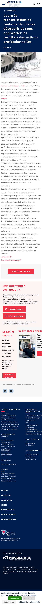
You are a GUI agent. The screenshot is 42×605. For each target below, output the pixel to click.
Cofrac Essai (30, 420)
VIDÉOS (4, 505)
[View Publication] (27, 346)
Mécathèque (6, 460)
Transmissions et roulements (13, 86)
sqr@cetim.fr (6, 257)
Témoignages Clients (9, 429)
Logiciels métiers (8, 474)
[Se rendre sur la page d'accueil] (14, 2)
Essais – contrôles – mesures (9, 418)
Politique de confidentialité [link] (29, 602)
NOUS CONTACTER (8, 519)
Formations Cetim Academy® (8, 435)
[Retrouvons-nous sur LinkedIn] (5, 391)
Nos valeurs (30, 457)
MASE (28, 423)
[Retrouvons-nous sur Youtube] (11, 391)
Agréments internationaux (31, 428)
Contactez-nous (21, 271)
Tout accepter (14, 598)
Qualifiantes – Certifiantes (6, 450)
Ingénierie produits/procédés (8, 414)
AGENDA (4, 490)
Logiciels (4, 469)
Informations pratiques (20, 323)
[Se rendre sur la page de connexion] (38, 4)
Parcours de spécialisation (6, 454)
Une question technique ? (11, 260)
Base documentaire (8, 464)
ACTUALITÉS (6, 495)
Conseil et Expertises (9, 422)
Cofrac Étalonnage (33, 418)
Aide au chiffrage (8, 478)
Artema (4, 99)
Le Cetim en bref (32, 454)
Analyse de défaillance (10, 424)
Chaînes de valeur (8, 447)
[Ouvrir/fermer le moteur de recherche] (34, 4)
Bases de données (8, 481)
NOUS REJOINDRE (8, 515)
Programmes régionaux (31, 444)
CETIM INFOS (6, 500)
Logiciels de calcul (8, 476)
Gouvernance (31, 459)
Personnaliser (8, 602)
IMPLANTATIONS (8, 510)
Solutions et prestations (10, 410)
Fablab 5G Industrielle (9, 427)
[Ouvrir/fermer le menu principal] (3, 3)
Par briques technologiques (7, 443)
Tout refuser (29, 598)
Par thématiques (7, 440)
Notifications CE (32, 425)
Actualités (10, 11)
